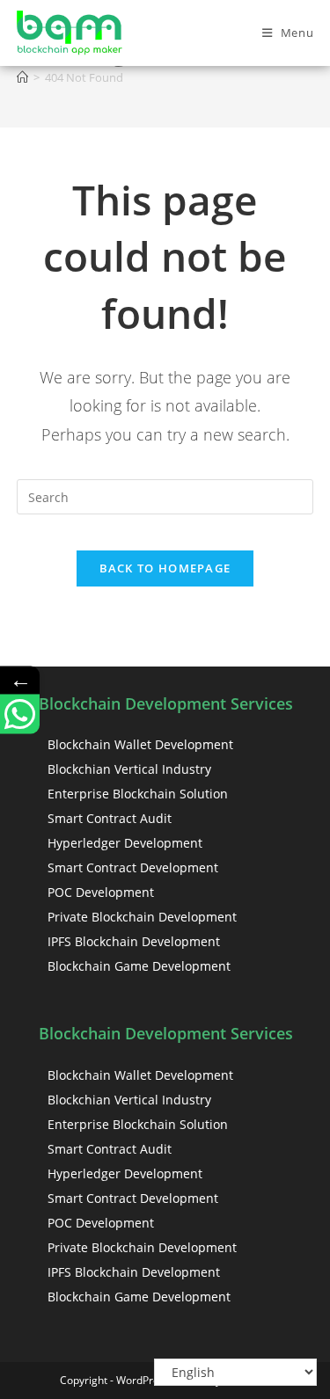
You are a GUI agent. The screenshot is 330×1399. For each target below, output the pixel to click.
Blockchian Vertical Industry (129, 769)
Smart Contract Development (133, 867)
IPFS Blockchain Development (134, 941)
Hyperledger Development (125, 842)
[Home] (22, 77)
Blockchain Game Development (139, 966)
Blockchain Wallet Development (140, 744)
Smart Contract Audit (110, 818)
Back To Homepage (165, 568)
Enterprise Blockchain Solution (138, 793)
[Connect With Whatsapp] (20, 713)
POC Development (101, 892)
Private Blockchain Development (142, 916)
